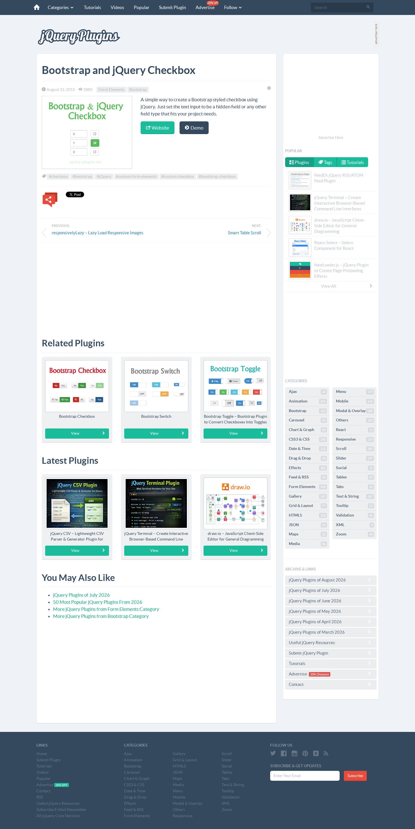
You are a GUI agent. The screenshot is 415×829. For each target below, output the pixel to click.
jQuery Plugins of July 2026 (81, 595)
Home (41, 753)
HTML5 (307, 515)
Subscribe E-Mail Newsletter (61, 809)
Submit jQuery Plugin (308, 653)
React (354, 429)
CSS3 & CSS (307, 439)
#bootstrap (82, 176)
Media (307, 543)
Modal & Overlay (354, 410)
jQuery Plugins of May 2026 (315, 611)
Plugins (301, 162)
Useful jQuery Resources (312, 642)
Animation (307, 401)
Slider (354, 458)
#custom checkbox (177, 176)
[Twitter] (273, 753)
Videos (117, 7)
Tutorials (92, 7)
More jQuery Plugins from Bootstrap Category (101, 616)
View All (328, 286)
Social (354, 467)
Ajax (307, 391)
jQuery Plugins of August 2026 (317, 580)
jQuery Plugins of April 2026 (315, 621)
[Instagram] (294, 753)
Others (354, 420)
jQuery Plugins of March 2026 (317, 632)
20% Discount (319, 674)
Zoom (354, 534)
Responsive (354, 439)
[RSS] (326, 753)
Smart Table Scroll (244, 232)
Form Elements (111, 89)
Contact (296, 684)
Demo (196, 127)
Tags (327, 162)
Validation (354, 515)
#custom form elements (136, 176)
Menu (354, 391)
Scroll (354, 448)
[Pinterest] (305, 753)
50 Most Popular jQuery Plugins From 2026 (97, 602)
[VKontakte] (316, 753)
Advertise (207, 5)
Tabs (354, 486)
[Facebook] (284, 753)
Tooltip (354, 505)
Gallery (307, 496)
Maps (307, 534)
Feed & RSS (307, 477)
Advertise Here (330, 137)
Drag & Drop (307, 458)
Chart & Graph (307, 429)
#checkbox (58, 176)
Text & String (354, 496)
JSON (307, 524)
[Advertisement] (156, 285)
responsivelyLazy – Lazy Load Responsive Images (97, 232)
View (75, 433)
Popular (141, 7)
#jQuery (104, 176)
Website (160, 127)
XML (354, 524)
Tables (354, 477)
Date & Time (307, 448)
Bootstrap (138, 89)
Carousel (307, 420)
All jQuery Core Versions (58, 815)
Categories (59, 7)
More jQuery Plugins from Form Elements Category (106, 609)
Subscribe (355, 776)
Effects (307, 467)
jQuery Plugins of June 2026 (315, 600)
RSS (39, 797)
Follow (231, 7)
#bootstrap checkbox (217, 176)
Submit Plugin (172, 7)
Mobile (354, 401)
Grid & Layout (307, 505)
